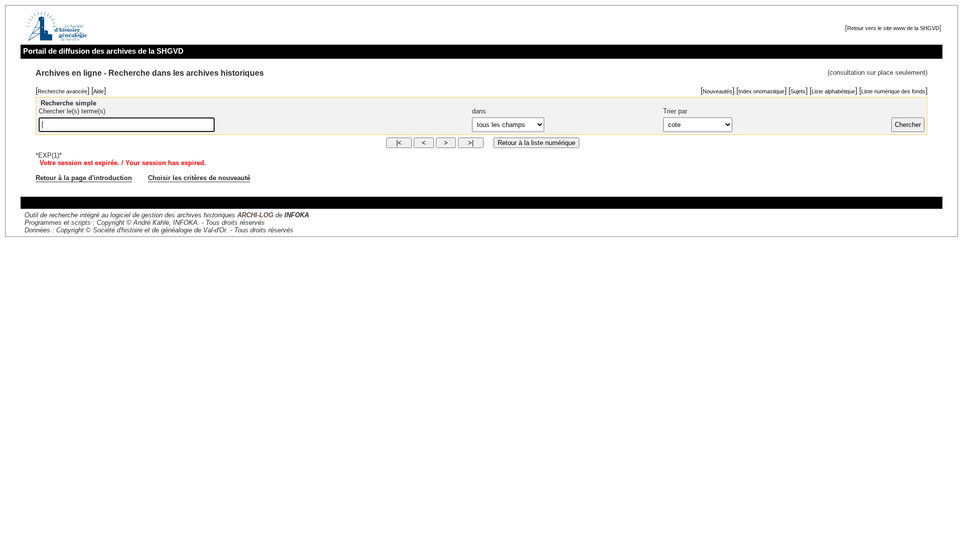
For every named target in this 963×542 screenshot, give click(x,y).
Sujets (798, 91)
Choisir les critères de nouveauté (199, 178)
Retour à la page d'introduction (84, 178)
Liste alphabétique (833, 91)
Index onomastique (761, 91)
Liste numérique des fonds (893, 91)
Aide (98, 91)
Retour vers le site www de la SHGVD (893, 28)
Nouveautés (717, 91)
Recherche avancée (62, 91)
